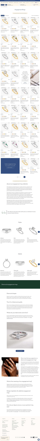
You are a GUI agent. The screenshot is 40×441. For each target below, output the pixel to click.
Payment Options (33, 423)
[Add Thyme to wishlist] (9, 123)
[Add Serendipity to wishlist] (38, 159)
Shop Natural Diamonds (15, 425)
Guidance (24, 2)
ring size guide (16, 411)
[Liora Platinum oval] (15, 77)
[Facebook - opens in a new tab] (16, 437)
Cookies (32, 422)
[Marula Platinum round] (24, 60)
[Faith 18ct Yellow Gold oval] (5, 42)
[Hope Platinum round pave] (24, 95)
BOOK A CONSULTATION (25, 82)
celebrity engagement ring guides (14, 400)
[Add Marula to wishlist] (28, 53)
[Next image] (8, 21)
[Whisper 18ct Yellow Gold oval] (24, 166)
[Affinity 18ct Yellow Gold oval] (15, 95)
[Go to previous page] (15, 177)
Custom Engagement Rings (15, 422)
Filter (3, 4)
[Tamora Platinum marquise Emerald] (5, 148)
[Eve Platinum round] (15, 25)
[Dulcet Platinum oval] (5, 95)
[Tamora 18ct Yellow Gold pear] (24, 148)
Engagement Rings (5, 2)
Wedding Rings (11, 2)
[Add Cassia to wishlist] (9, 53)
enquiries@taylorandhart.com (5, 431)
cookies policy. (3, 438)
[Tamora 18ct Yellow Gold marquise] (34, 113)
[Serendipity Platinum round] (34, 166)
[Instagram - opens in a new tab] (20, 437)
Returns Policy (33, 424)
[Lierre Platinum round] (24, 113)
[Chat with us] (39, 440)
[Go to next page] (24, 177)
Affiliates (23, 425)
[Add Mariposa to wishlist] (38, 53)
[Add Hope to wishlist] (38, 17)
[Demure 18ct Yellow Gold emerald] (24, 130)
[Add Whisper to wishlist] (28, 159)
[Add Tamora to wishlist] (28, 17)
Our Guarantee (23, 422)
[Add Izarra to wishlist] (38, 35)
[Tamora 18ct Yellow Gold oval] (24, 25)
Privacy (32, 420)
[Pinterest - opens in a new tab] (18, 437)
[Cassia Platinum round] (5, 60)
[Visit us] (29, 2)
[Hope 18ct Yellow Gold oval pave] (34, 25)
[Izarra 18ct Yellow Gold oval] (34, 42)
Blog (22, 424)
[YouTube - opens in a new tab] (24, 437)
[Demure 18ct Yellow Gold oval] (5, 25)
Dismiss (8, 439)
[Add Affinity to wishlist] (19, 88)
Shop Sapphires (14, 429)
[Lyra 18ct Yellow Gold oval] (5, 77)
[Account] (31, 3)
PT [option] (1, 28)
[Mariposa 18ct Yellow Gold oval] (34, 60)
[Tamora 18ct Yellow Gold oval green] (15, 60)
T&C (31, 421)
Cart (34, 2)
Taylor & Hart (1, 2)
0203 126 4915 (4, 429)
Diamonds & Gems (16, 2)
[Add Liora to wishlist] (19, 70)
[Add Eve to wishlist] (19, 17)
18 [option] (2, 28)
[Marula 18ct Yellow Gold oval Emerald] (34, 130)
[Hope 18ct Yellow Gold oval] (24, 42)
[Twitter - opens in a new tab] (22, 437)
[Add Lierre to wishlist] (28, 105)
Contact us (32, 2)
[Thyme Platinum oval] (5, 130)
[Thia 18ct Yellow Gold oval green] (15, 42)
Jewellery (20, 2)
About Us (27, 2)
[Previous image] (2, 21)
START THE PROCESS (9, 167)
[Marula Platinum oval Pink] (15, 148)
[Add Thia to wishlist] (19, 35)
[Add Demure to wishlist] (9, 17)
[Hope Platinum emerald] (34, 148)
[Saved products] (33, 2)
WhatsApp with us (4, 430)
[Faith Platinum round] (34, 95)
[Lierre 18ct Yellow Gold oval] (15, 130)
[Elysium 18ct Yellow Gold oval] (5, 113)
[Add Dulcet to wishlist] (9, 88)
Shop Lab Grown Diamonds (15, 426)
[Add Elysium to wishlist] (9, 105)
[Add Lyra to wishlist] (9, 70)
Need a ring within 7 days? (20, 13)
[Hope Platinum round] (15, 113)
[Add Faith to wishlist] (9, 35)
